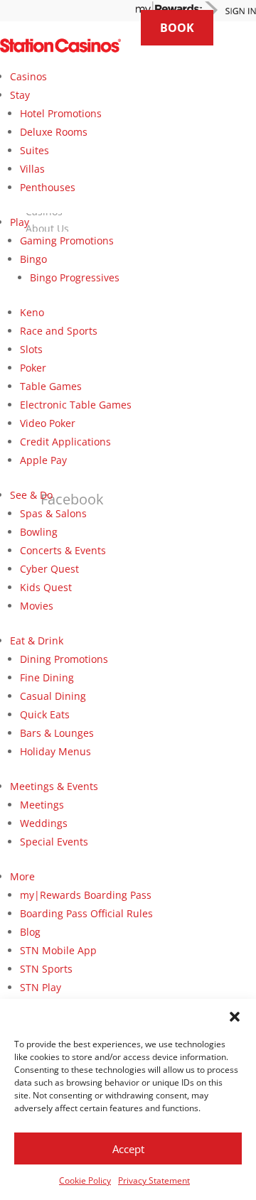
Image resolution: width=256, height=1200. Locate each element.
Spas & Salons (53, 513)
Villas (32, 168)
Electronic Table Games (76, 404)
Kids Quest (46, 587)
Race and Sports (58, 330)
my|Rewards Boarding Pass (85, 895)
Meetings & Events (54, 786)
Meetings (42, 804)
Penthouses (47, 187)
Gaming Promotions (67, 240)
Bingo (33, 259)
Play (19, 222)
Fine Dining (47, 677)
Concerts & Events (63, 550)
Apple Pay (43, 460)
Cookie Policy (85, 1180)
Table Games (51, 386)
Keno (32, 312)
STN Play (40, 987)
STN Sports (46, 968)
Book (177, 28)
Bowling (39, 532)
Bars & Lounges (57, 733)
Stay (20, 95)
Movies (36, 605)
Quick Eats (45, 714)
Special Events (54, 841)
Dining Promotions (64, 659)
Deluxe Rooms (53, 132)
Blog (30, 932)
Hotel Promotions (61, 113)
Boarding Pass (86, 913)
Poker (33, 367)
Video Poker (47, 423)
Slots (31, 349)
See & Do (31, 495)
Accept (128, 1149)
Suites (34, 150)
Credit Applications (65, 441)
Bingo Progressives (74, 277)
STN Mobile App (58, 950)
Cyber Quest (49, 568)
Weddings (44, 823)
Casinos (28, 76)
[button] (235, 1017)
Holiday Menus (55, 751)
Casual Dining (53, 696)
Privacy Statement (154, 1180)
